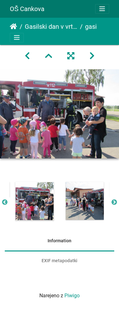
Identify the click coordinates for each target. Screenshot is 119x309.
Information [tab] (59, 240)
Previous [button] (5, 202)
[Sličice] (48, 56)
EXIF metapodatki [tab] (59, 260)
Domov (13, 26)
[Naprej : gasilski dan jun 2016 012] (92, 56)
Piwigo (72, 296)
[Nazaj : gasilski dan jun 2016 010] (27, 56)
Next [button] (114, 202)
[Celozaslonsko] (71, 56)
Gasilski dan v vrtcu (51, 26)
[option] (35, 201)
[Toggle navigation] (102, 9)
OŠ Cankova (27, 9)
